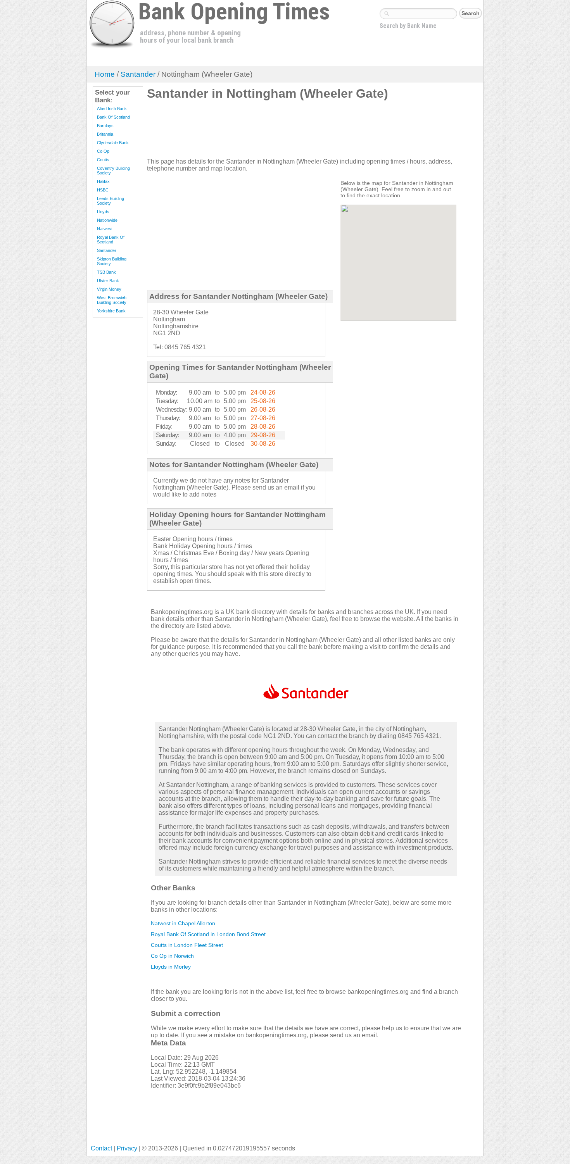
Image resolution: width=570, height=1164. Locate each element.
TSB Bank (106, 272)
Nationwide (107, 220)
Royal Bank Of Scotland (110, 239)
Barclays (105, 125)
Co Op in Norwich (172, 956)
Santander (138, 74)
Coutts (103, 159)
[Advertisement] (288, 132)
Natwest (104, 228)
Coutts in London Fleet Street (187, 945)
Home (105, 74)
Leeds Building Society (110, 200)
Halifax (103, 181)
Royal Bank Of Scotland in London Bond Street (208, 934)
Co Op (103, 151)
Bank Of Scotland (113, 117)
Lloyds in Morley (171, 967)
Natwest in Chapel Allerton (183, 923)
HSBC (103, 190)
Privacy (127, 1148)
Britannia (105, 134)
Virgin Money (109, 289)
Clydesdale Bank (113, 142)
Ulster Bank (108, 280)
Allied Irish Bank (112, 108)
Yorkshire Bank (111, 311)
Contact (101, 1148)
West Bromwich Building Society (111, 300)
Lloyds (103, 211)
